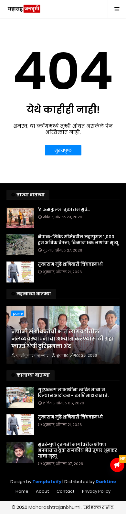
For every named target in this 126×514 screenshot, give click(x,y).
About (42, 491)
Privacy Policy (96, 491)
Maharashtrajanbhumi (54, 507)
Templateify (46, 482)
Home (22, 491)
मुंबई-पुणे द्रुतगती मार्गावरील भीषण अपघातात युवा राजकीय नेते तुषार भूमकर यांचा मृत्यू (77, 450)
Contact (66, 491)
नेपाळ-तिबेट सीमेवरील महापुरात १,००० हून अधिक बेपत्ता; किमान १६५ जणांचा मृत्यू (78, 240)
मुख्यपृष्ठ (63, 150)
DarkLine (106, 482)
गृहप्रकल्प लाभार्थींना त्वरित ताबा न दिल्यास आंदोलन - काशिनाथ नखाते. (73, 393)
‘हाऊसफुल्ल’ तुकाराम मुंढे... (64, 210)
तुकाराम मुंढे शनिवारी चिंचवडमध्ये (70, 264)
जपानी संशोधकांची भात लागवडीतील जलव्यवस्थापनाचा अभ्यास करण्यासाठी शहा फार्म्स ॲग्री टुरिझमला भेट (62, 339)
